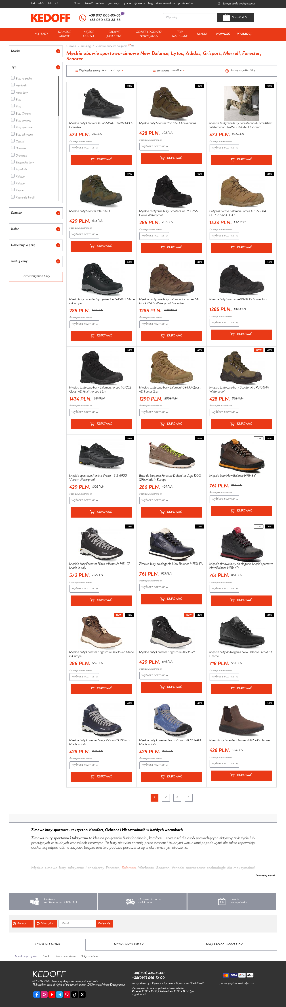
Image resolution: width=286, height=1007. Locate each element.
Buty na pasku (24, 79)
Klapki (46, 956)
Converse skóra (66, 956)
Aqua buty (22, 93)
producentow (185, 3)
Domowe (21, 149)
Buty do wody (23, 121)
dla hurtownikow (165, 3)
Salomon (129, 868)
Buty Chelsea (23, 114)
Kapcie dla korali (25, 198)
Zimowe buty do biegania (111, 46)
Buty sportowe (24, 128)
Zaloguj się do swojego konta (238, 4)
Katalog (86, 46)
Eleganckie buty (25, 163)
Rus (41, 3)
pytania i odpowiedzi (134, 3)
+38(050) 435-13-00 (148, 973)
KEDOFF (49, 975)
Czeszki (20, 142)
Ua (33, 3)
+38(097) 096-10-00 (148, 978)
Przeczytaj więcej (265, 875)
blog (150, 3)
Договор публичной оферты (236, 983)
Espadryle (21, 170)
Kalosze (20, 177)
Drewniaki (21, 156)
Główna (71, 46)
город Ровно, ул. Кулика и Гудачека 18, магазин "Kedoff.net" (168, 983)
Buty (18, 100)
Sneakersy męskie (26, 956)
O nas (77, 3)
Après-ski (21, 86)
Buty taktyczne (24, 135)
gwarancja (114, 3)
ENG (49, 3)
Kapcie (19, 191)
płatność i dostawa (94, 3)
